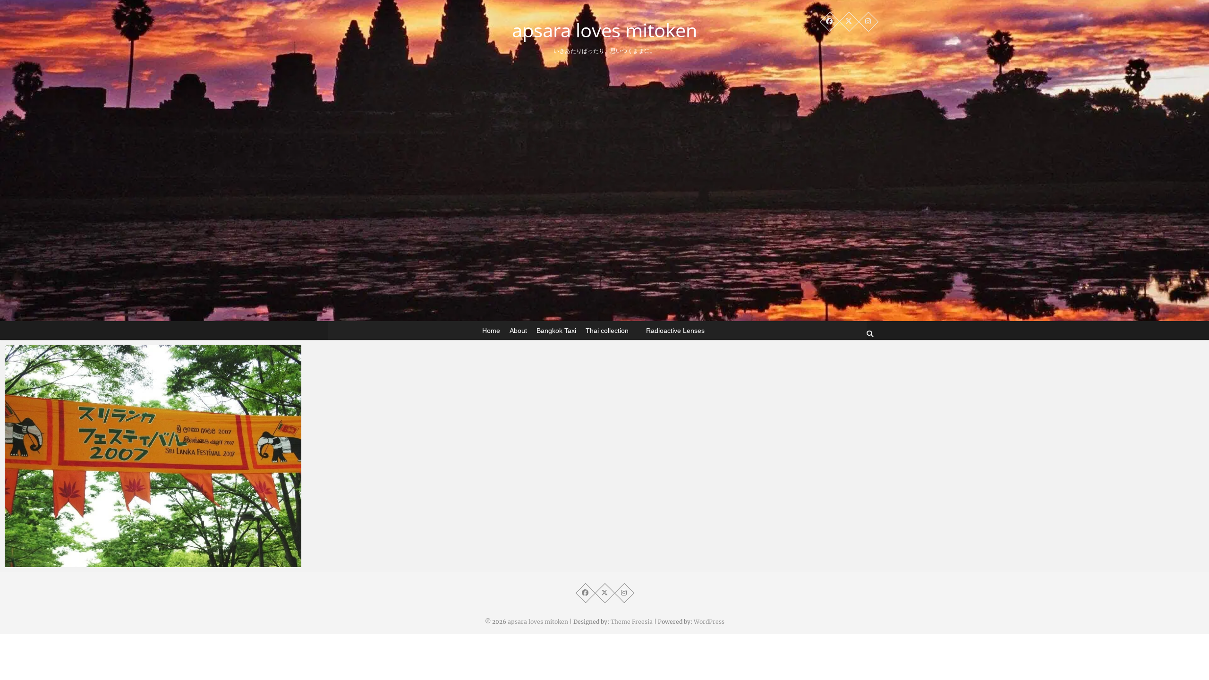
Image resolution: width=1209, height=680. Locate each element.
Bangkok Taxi (556, 330)
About (518, 330)
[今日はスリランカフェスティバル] (153, 456)
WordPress (709, 621)
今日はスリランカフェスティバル (77, 562)
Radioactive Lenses (675, 330)
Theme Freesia (632, 621)
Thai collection (607, 330)
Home (491, 330)
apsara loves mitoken (605, 30)
